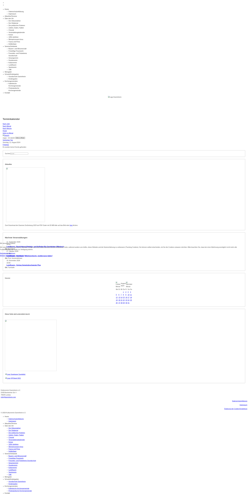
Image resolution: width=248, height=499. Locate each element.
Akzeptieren (4, 253)
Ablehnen (12, 253)
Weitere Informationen (7, 256)
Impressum (20, 256)
